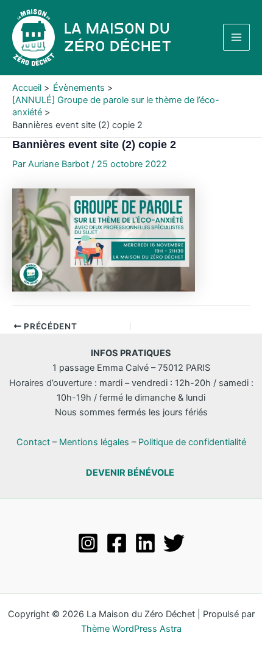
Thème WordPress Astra (131, 628)
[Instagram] (88, 543)
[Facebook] (116, 543)
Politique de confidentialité (192, 442)
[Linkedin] (145, 543)
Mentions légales (94, 442)
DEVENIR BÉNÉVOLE (130, 472)
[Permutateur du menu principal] (236, 37)
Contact (33, 442)
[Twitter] (174, 543)
